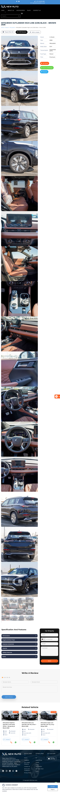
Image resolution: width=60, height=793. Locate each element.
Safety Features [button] (7, 652)
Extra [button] (4, 656)
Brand (6, 27)
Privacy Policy (27, 772)
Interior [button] (5, 648)
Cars (2, 10)
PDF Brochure (22, 32)
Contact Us (37, 10)
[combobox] (43, 639)
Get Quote (45, 63)
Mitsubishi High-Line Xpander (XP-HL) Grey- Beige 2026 (47, 724)
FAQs (37, 771)
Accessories (20, 10)
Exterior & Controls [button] (8, 644)
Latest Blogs (39, 760)
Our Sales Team (40, 768)
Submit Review (9, 697)
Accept (53, 786)
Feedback (26, 760)
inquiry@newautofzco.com (38, 3)
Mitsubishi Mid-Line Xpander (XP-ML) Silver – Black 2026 (29, 724)
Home (2, 27)
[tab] (19, 635)
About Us (11, 10)
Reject (53, 789)
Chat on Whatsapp (47, 67)
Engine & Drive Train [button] (9, 640)
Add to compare (35, 32)
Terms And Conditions (27, 769)
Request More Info (9, 32)
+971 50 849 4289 (40, 1)
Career (37, 762)
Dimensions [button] (6, 635)
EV (36, 758)
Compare (7, 739)
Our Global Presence (27, 763)
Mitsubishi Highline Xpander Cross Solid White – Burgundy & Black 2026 (9, 725)
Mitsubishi (12, 27)
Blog (29, 10)
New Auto (34, 780)
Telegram (44, 71)
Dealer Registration (39, 765)
